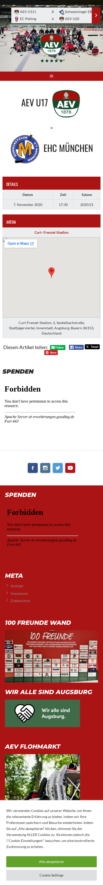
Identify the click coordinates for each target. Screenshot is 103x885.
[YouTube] (70, 468)
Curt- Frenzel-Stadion (51, 232)
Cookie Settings (52, 875)
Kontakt (17, 586)
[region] (51, 842)
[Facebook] (33, 468)
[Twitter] (58, 468)
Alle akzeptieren (51, 861)
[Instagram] (45, 468)
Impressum (19, 593)
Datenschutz (20, 601)
